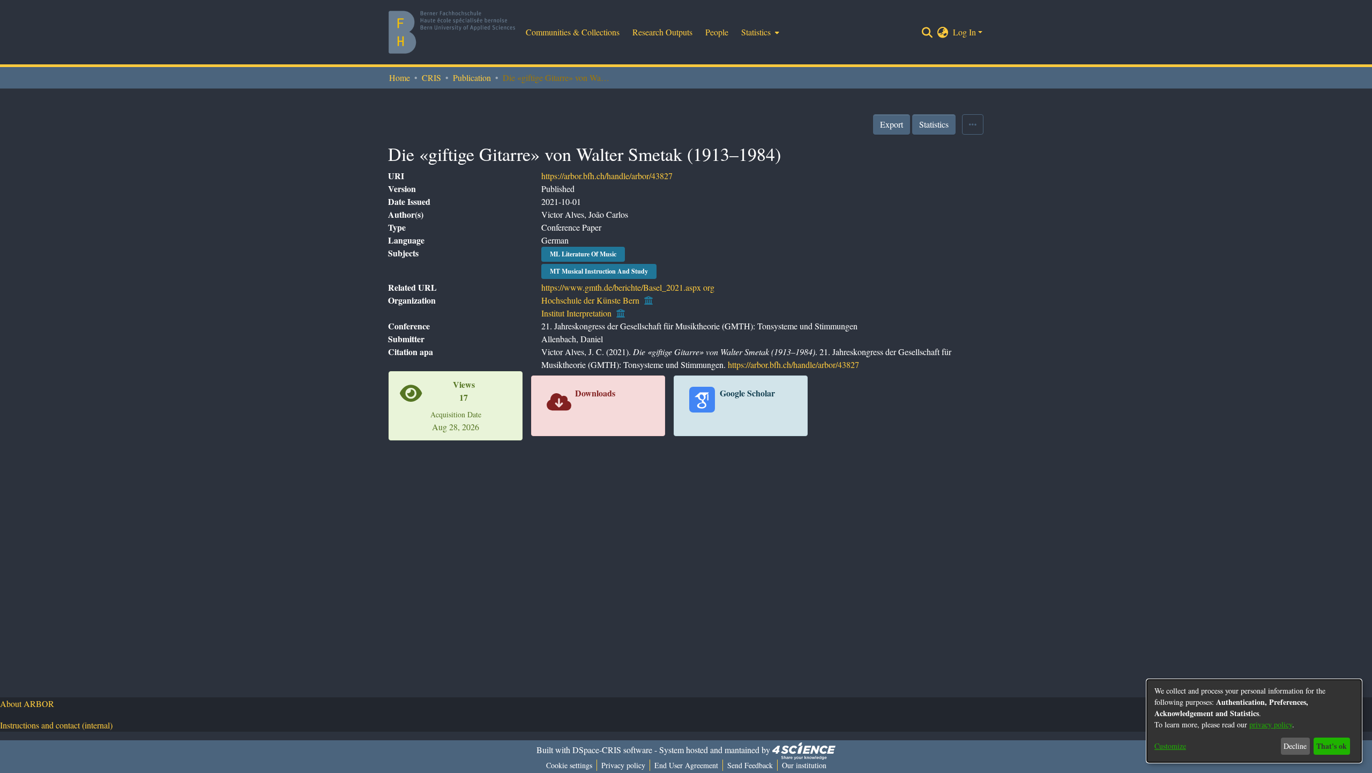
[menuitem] (759, 32)
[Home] (452, 32)
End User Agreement (686, 765)
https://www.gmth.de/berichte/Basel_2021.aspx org (627, 287)
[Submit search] (927, 32)
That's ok (1331, 746)
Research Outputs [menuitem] (662, 32)
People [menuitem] (716, 32)
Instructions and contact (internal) (56, 725)
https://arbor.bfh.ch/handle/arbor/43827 (607, 175)
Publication (472, 77)
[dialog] (1254, 721)
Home (399, 77)
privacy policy (1270, 724)
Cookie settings (569, 765)
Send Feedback (750, 765)
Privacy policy (623, 765)
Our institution (804, 765)
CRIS (431, 77)
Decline (1295, 746)
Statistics (934, 124)
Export (891, 124)
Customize (1170, 746)
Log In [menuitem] (964, 32)
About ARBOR (27, 703)
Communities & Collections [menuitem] (573, 32)
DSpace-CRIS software (612, 749)
